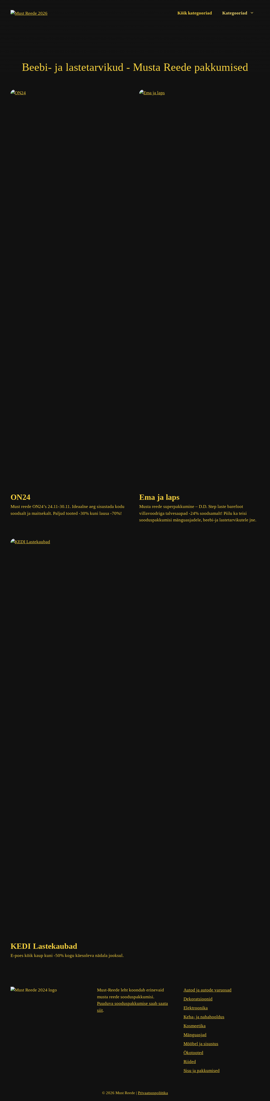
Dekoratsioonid (198, 998)
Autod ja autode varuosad (208, 990)
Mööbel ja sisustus (201, 1043)
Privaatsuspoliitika (153, 1093)
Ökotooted (193, 1052)
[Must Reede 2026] (29, 13)
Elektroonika (196, 1007)
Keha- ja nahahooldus (204, 1016)
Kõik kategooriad (194, 13)
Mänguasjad (195, 1034)
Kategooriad (234, 13)
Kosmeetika (195, 1025)
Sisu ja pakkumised (202, 1070)
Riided (190, 1061)
